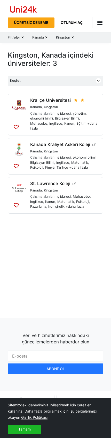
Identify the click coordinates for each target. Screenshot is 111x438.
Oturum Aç (72, 22)
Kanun (69, 123)
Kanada (36, 107)
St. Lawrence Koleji (50, 183)
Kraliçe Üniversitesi (50, 100)
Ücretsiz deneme (31, 22)
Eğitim (81, 123)
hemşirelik (56, 206)
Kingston (51, 107)
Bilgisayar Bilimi (67, 118)
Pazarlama (38, 206)
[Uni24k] (23, 10)
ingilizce (55, 123)
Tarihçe (62, 167)
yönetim (79, 113)
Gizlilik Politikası (34, 417)
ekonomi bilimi (41, 118)
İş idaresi (64, 113)
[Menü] (97, 22)
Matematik (79, 162)
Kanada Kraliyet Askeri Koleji (60, 144)
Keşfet (15, 81)
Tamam (24, 429)
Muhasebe (38, 123)
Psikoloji (36, 167)
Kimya (49, 167)
